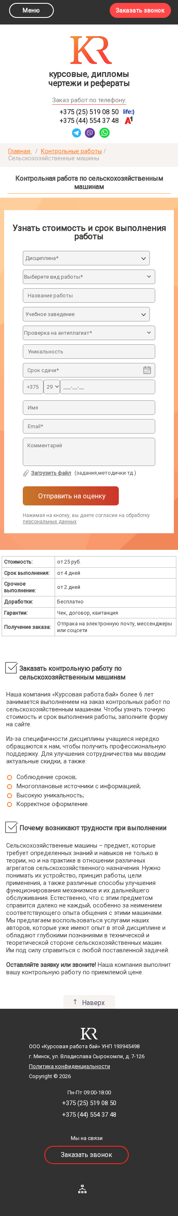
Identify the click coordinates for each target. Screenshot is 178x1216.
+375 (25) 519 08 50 (89, 112)
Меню (31, 10)
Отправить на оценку (71, 496)
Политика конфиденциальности (69, 1066)
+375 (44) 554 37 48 (89, 121)
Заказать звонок (140, 10)
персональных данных (50, 522)
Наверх (93, 1003)
